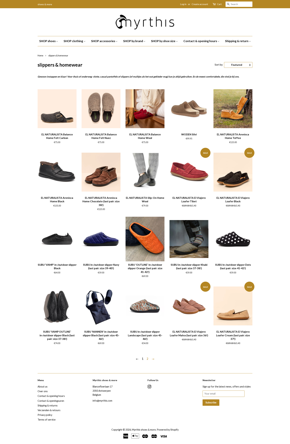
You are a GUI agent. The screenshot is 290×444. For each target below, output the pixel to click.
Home (40, 55)
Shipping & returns (48, 405)
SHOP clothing (74, 41)
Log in (183, 4)
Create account (200, 4)
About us (42, 386)
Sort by (219, 64)
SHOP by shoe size (163, 41)
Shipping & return (237, 41)
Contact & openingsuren (51, 400)
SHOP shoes (47, 41)
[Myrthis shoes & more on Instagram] (149, 387)
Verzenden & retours (49, 410)
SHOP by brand (133, 41)
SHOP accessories (103, 41)
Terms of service (47, 419)
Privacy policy (45, 414)
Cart (219, 4)
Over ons (43, 391)
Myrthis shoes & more (144, 429)
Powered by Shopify (168, 429)
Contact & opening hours (200, 41)
